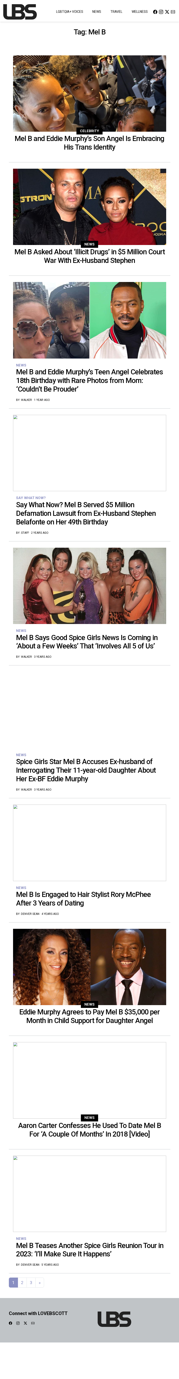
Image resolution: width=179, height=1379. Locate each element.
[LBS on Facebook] (155, 12)
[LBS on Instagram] (161, 12)
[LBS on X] (167, 12)
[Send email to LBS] (173, 12)
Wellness (140, 11)
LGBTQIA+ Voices (69, 11)
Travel (116, 11)
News (96, 11)
